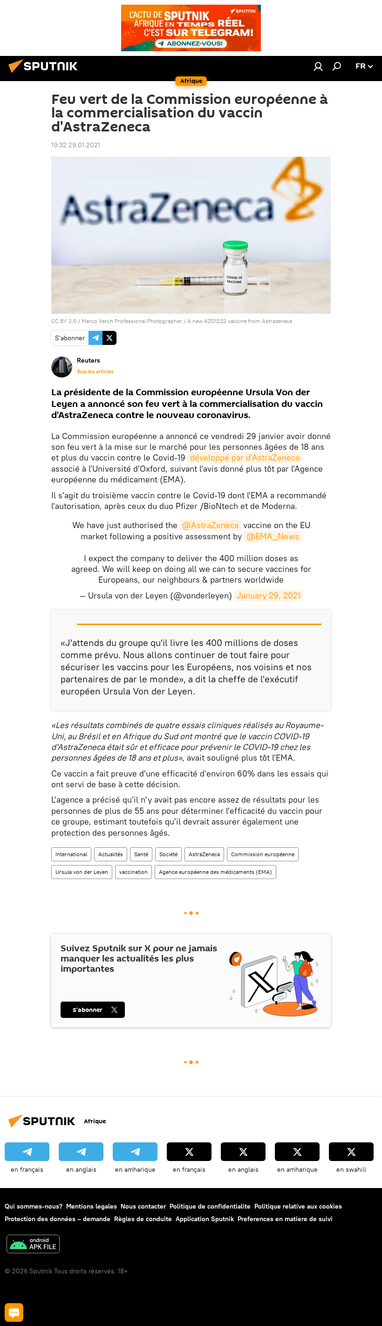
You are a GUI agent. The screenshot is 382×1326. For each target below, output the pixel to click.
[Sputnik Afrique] (46, 74)
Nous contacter (143, 1206)
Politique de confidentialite (210, 1206)
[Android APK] (33, 1245)
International (71, 854)
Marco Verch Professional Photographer (132, 320)
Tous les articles (95, 371)
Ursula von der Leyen (81, 871)
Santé (141, 854)
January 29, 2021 (268, 595)
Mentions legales (91, 1206)
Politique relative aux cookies (298, 1206)
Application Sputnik (205, 1219)
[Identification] (318, 66)
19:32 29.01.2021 (75, 145)
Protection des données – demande (57, 1219)
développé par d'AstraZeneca (245, 457)
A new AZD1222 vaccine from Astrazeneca (239, 320)
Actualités (110, 854)
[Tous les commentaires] (14, 1312)
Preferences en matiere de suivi (285, 1219)
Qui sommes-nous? (33, 1206)
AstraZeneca (204, 854)
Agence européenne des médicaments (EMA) (215, 871)
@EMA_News (272, 536)
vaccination (133, 871)
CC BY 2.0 (63, 320)
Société (168, 854)
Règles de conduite (143, 1219)
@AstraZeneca (210, 525)
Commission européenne (262, 854)
